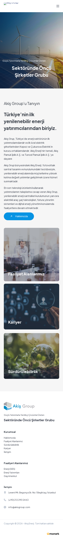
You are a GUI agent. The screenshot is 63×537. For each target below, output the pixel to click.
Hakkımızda (10, 437)
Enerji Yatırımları (11, 472)
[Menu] (57, 6)
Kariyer (7, 448)
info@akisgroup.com (19, 507)
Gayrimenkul (10, 476)
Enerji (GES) (9, 468)
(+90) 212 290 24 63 (18, 499)
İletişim (7, 452)
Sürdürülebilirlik (11, 444)
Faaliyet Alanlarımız (13, 441)
